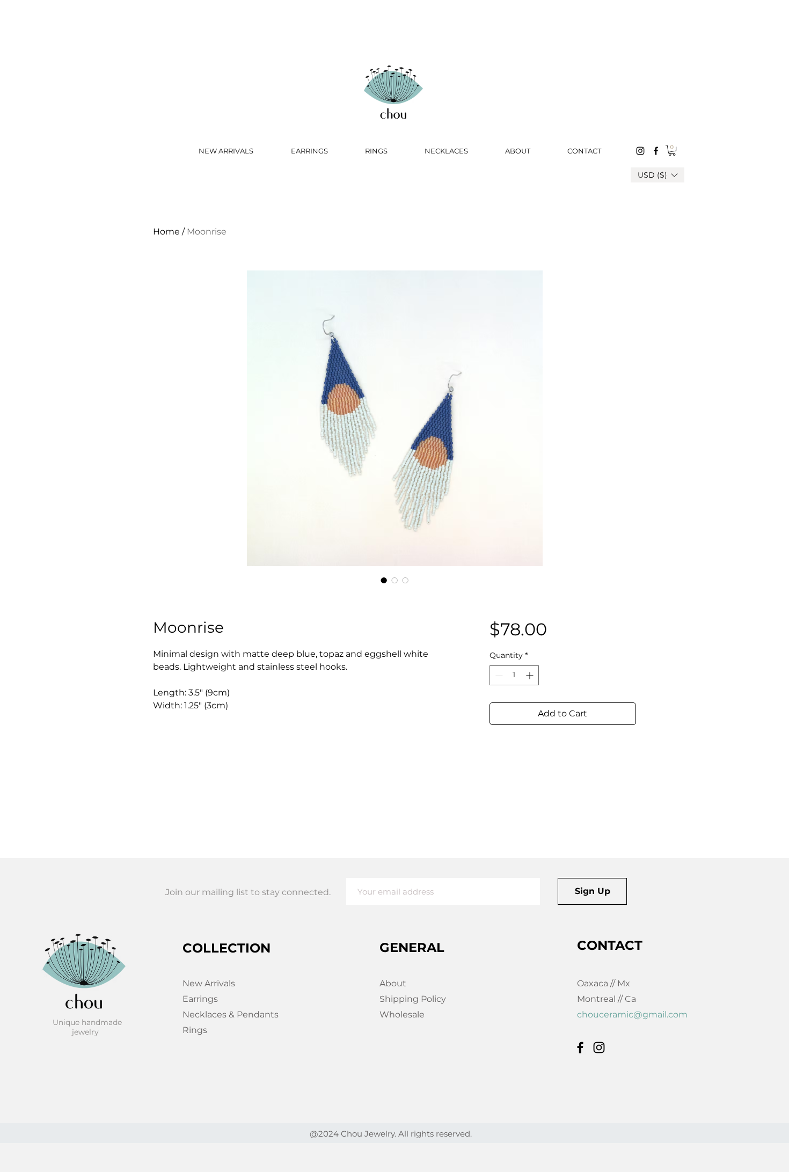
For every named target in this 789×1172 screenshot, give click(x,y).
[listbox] (657, 174)
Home (166, 231)
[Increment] (530, 675)
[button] (672, 150)
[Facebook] (656, 150)
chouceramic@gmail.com (632, 1014)
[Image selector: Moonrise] (383, 580)
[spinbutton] (514, 675)
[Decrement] (498, 675)
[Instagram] (640, 150)
